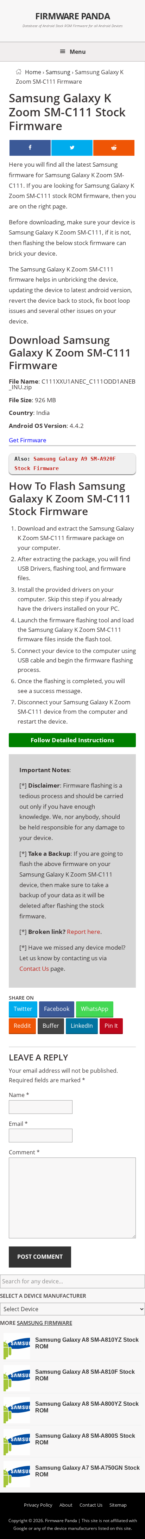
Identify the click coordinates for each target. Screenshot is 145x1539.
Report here (83, 932)
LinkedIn (82, 1026)
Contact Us (34, 968)
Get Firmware (27, 440)
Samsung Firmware (44, 1322)
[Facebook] (30, 148)
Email (18, 1124)
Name (19, 1095)
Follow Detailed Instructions (72, 740)
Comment (24, 1152)
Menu (78, 52)
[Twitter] (72, 148)
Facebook (56, 1009)
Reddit (22, 1026)
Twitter (23, 1009)
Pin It (111, 1026)
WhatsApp (94, 1009)
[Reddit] (113, 148)
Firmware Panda (72, 16)
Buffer (51, 1026)
